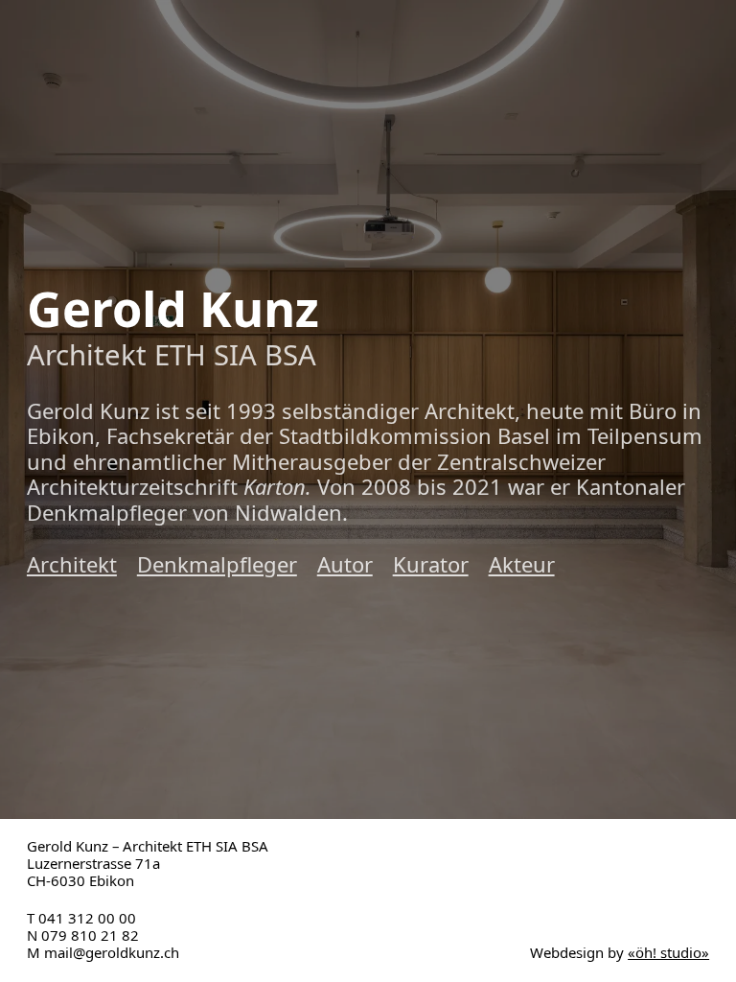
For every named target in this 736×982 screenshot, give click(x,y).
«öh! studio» (668, 952)
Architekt (72, 563)
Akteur (522, 563)
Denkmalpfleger (217, 563)
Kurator (431, 563)
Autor (345, 563)
